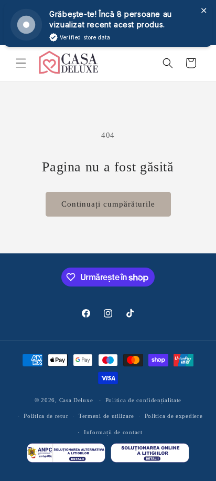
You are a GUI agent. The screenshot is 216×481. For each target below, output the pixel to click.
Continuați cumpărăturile (108, 204)
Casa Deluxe (76, 400)
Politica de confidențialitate (143, 400)
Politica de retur (46, 416)
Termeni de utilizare (106, 416)
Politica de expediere (174, 416)
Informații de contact (113, 432)
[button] (21, 63)
